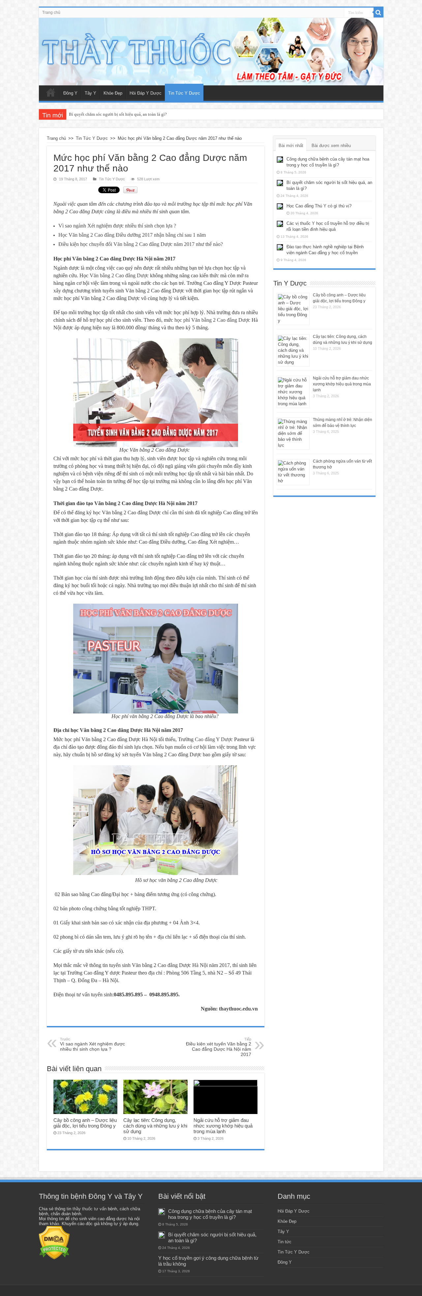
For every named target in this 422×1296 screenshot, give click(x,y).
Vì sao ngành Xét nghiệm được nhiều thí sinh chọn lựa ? (117, 225)
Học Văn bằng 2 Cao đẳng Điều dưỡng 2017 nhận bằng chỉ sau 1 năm (132, 235)
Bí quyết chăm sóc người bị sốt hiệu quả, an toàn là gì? (118, 114)
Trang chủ (51, 12)
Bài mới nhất (291, 145)
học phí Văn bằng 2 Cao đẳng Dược (212, 320)
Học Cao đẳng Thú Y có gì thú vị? (318, 205)
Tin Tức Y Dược (184, 93)
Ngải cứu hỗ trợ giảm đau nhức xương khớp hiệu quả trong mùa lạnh (223, 1125)
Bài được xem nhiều (331, 145)
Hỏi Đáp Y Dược (146, 93)
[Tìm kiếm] (378, 12)
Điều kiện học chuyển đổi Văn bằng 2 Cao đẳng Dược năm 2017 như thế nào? (140, 244)
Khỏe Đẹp (113, 93)
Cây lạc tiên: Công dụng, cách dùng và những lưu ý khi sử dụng (155, 1125)
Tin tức (284, 1241)
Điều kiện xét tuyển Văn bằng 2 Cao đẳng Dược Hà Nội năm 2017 (218, 1047)
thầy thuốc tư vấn (89, 1208)
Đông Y (70, 93)
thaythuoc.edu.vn (238, 1008)
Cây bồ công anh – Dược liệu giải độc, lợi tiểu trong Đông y (85, 1123)
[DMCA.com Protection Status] (54, 1242)
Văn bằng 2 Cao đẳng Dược (119, 275)
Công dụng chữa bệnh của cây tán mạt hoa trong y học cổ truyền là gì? (210, 1214)
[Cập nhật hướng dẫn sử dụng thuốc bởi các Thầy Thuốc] (211, 51)
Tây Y (90, 93)
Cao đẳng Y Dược (214, 739)
